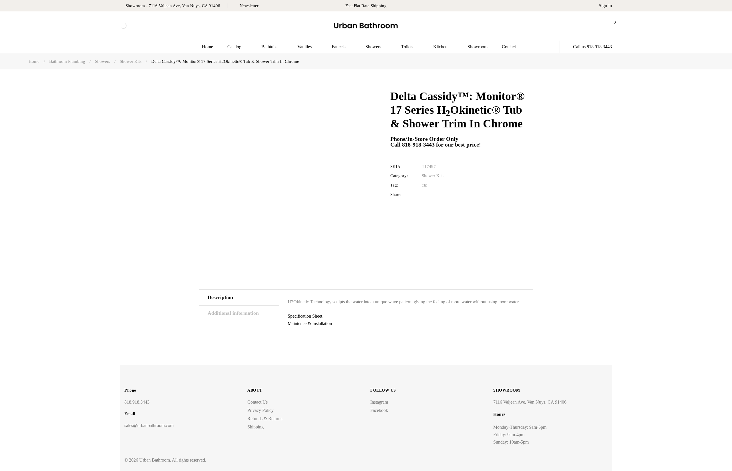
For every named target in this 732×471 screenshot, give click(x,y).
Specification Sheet (305, 316)
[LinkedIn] (442, 195)
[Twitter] (433, 195)
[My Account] (596, 25)
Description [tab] (220, 297)
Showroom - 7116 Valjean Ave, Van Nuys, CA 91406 (173, 5)
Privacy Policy (260, 410)
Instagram (379, 402)
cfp (424, 185)
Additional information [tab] (233, 313)
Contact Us (257, 402)
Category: (399, 175)
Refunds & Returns (264, 418)
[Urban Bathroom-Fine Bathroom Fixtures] (366, 25)
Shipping (255, 426)
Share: (395, 194)
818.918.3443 (137, 402)
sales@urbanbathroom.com (149, 425)
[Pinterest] (460, 195)
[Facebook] (424, 195)
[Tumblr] (451, 195)
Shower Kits (432, 175)
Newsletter (249, 5)
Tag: (394, 185)
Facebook (379, 410)
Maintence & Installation (310, 323)
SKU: (395, 166)
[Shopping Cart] (610, 25)
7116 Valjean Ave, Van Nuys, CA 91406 (529, 402)
